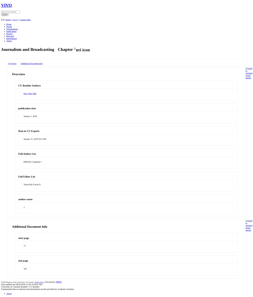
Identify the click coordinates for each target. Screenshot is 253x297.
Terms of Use (39, 282)
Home (8, 20)
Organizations (12, 29)
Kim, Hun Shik (30, 93)
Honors (9, 34)
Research (10, 36)
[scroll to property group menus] (249, 78)
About (9, 41)
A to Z (15, 20)
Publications (11, 31)
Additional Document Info (32, 63)
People (9, 27)
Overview (12, 63)
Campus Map (25, 20)
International (11, 38)
